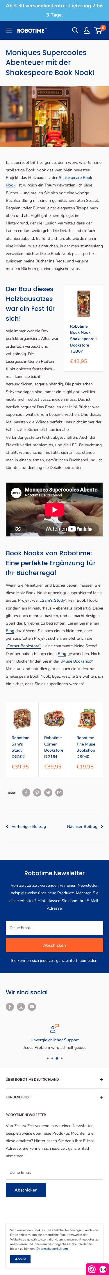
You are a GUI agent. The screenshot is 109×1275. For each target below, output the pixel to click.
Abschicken (54, 945)
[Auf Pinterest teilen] (37, 792)
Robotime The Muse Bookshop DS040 (85, 747)
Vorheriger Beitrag (29, 826)
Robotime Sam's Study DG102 (20, 747)
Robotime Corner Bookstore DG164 (53, 747)
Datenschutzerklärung (52, 1249)
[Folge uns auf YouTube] (32, 1007)
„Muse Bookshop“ (76, 661)
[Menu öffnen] (9, 30)
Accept (20, 1259)
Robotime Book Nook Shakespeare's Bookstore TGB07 (83, 339)
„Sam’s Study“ (53, 600)
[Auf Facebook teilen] (26, 792)
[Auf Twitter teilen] (48, 792)
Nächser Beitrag (82, 826)
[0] (98, 30)
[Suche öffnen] (75, 30)
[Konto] (87, 30)
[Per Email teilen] (59, 792)
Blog (10, 631)
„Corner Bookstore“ (23, 646)
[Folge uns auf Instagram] (21, 1007)
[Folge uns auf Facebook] (10, 1007)
